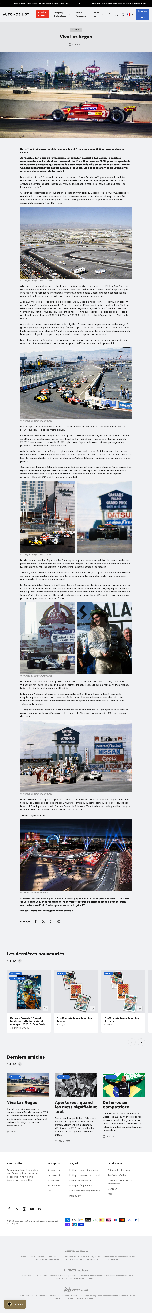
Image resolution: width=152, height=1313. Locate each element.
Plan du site (75, 1195)
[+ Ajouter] (45, 1008)
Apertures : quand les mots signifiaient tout (76, 1107)
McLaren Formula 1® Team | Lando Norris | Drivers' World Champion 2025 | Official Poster (28, 1021)
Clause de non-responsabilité (85, 1190)
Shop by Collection (60, 14)
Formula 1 (75, 29)
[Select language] (130, 14)
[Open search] (110, 14)
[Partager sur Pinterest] (51, 921)
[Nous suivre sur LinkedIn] (39, 1209)
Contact (112, 1188)
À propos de (54, 1170)
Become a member (142, 14)
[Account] (116, 14)
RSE (49, 1190)
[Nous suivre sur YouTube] (32, 1209)
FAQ (110, 1193)
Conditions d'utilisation (81, 1180)
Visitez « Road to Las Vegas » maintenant (45, 911)
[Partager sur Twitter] (43, 921)
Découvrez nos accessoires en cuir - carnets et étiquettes (105, 3)
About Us (97, 14)
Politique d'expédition (80, 1185)
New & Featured (80, 14)
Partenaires (54, 1185)
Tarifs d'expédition (117, 1175)
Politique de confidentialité (83, 1170)
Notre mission (55, 1175)
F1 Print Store (42, 14)
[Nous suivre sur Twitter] (17, 1209)
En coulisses (54, 1180)
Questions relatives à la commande (120, 1182)
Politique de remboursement (84, 1175)
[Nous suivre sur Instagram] (24, 1209)
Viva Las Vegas (22, 1103)
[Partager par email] (59, 921)
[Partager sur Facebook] (36, 921)
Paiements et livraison (119, 1170)
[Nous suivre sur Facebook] (9, 1209)
